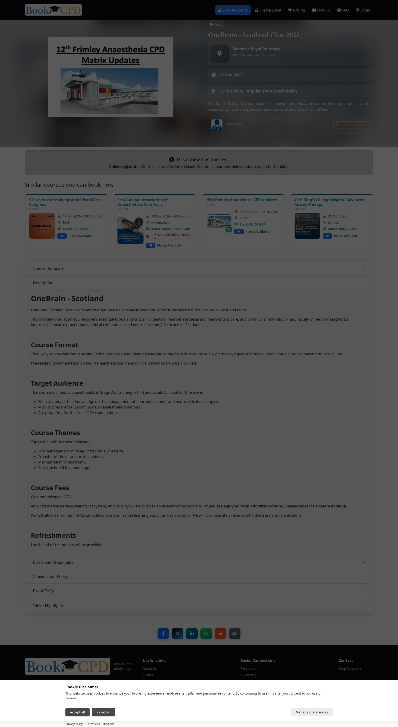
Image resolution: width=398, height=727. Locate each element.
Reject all (104, 712)
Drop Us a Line (350, 668)
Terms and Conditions (100, 724)
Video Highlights (48, 605)
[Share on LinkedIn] (192, 633)
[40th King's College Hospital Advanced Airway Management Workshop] (307, 226)
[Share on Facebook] (163, 633)
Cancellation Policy (50, 576)
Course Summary (48, 268)
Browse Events (235, 10)
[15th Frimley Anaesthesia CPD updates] (219, 221)
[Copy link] (234, 633)
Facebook (248, 668)
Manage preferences (312, 712)
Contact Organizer (353, 125)
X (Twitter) (248, 675)
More (323, 109)
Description (43, 282)
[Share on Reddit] (220, 633)
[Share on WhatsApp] (206, 633)
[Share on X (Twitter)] (177, 633)
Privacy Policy (74, 724)
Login (365, 10)
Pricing (299, 10)
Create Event (270, 10)
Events (148, 675)
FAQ (345, 10)
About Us (150, 668)
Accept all (77, 712)
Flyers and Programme (53, 562)
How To (323, 10)
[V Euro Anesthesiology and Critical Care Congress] (42, 226)
